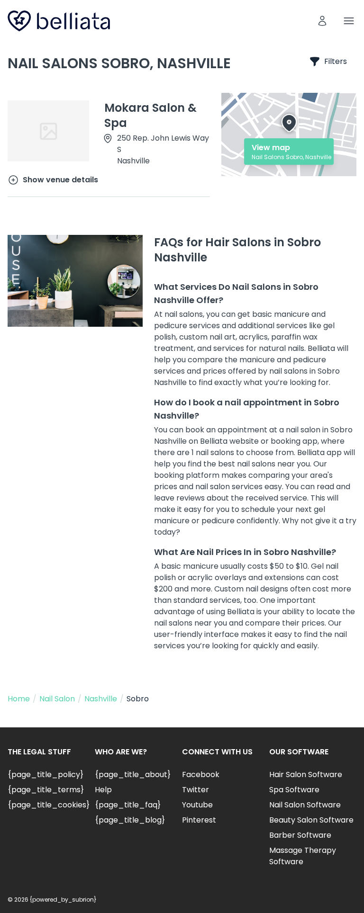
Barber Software (300, 835)
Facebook (200, 774)
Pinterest (199, 820)
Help (103, 789)
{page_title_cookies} (49, 804)
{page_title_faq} (128, 804)
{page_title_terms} (46, 789)
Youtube (197, 804)
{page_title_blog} (130, 820)
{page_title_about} (133, 774)
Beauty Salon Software (311, 820)
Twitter (195, 789)
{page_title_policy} (45, 774)
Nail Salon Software (305, 804)
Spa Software (294, 789)
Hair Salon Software (305, 774)
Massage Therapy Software (302, 856)
